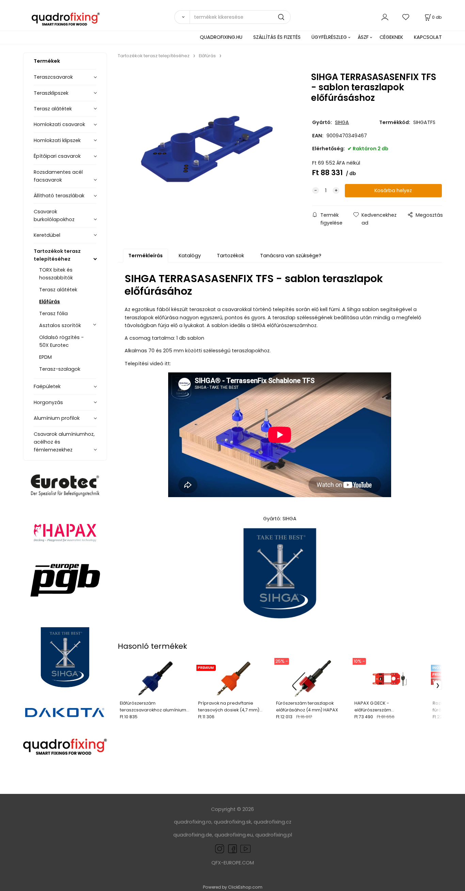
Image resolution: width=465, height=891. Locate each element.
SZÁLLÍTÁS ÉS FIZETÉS (277, 37)
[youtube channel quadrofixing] (245, 848)
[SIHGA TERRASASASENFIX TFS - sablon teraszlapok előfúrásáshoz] (207, 149)
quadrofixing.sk (232, 821)
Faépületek (47, 386)
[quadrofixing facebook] (231, 848)
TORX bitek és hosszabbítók (56, 273)
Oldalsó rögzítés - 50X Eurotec (61, 341)
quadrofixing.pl (273, 834)
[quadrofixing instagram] (219, 848)
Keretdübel (47, 235)
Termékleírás (145, 255)
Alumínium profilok (57, 418)
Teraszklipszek (51, 93)
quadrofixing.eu (233, 834)
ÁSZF (363, 37)
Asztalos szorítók (60, 325)
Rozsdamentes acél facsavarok (58, 176)
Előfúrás (49, 301)
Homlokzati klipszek (57, 140)
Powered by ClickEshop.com (232, 887)
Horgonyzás (48, 402)
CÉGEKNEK (391, 37)
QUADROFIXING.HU (221, 37)
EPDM (45, 357)
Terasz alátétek (53, 108)
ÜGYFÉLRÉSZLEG (329, 37)
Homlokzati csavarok (59, 124)
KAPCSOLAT (428, 37)
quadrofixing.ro (192, 821)
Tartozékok (230, 255)
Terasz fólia (53, 313)
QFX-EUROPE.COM (232, 862)
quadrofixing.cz (272, 821)
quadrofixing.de (192, 834)
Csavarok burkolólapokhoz (54, 215)
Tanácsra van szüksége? (290, 255)
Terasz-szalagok (59, 369)
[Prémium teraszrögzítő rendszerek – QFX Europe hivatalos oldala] (65, 747)
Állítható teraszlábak (59, 195)
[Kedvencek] (406, 17)
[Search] (181, 17)
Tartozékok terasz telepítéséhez (57, 255)
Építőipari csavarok (57, 156)
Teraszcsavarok (53, 77)
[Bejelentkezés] (385, 17)
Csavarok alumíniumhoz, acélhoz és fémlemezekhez (64, 442)
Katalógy (190, 255)
